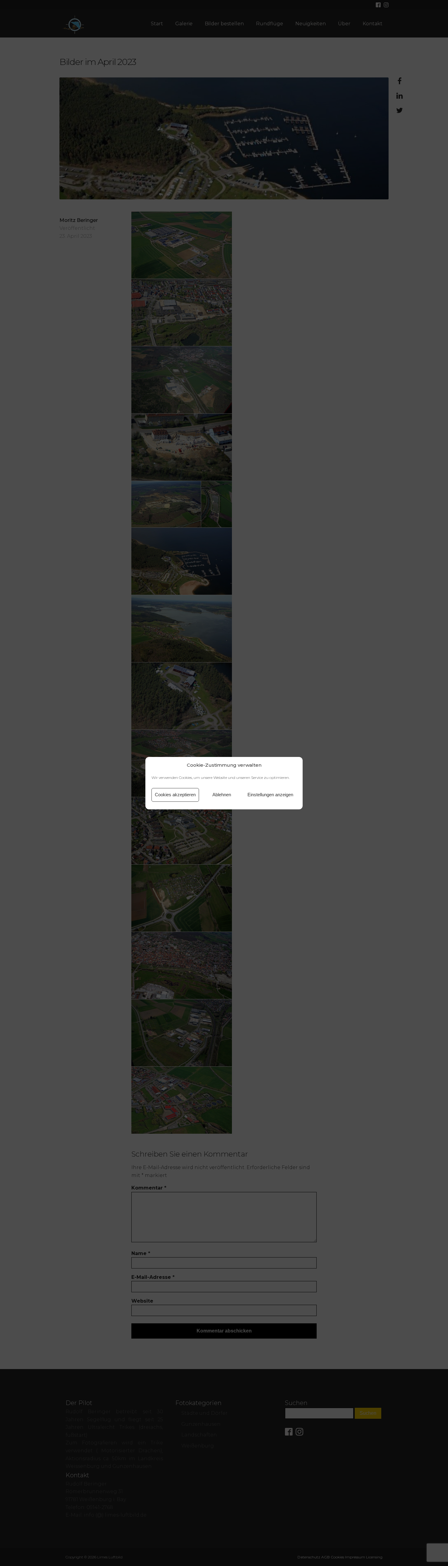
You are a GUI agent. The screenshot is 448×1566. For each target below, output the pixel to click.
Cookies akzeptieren (175, 794)
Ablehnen (221, 794)
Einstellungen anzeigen (270, 794)
